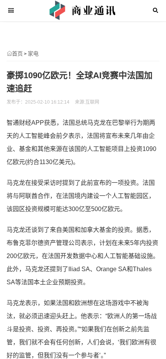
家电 (33, 53)
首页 (17, 53)
